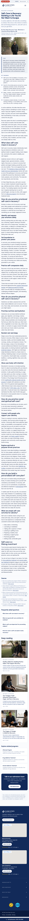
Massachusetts (6, 882)
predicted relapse (6, 350)
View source (11, 583)
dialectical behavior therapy (15, 287)
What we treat (6, 892)
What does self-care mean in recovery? (13, 613)
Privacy (3, 914)
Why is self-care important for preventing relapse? (14, 625)
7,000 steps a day (15, 388)
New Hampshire (6, 887)
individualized (19, 486)
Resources (5, 897)
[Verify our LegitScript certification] (17, 905)
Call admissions (14, 786)
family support (15, 436)
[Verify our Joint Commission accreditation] (11, 905)
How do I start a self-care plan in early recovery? (13, 631)
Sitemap (13, 914)
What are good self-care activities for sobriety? (13, 619)
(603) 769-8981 (5, 1)
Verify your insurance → (8, 819)
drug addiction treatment (10, 560)
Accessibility (8, 914)
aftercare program (11, 194)
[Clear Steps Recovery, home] (8, 5)
